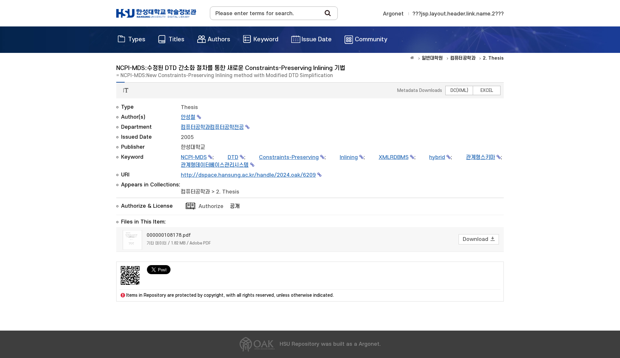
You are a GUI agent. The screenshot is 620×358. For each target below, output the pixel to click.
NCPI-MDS (194, 157)
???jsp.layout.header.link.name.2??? (458, 14)
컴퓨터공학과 (195, 192)
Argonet (393, 14)
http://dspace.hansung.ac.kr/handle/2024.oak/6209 (248, 175)
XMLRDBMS (393, 157)
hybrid (437, 157)
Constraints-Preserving (289, 157)
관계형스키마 (480, 157)
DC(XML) (459, 90)
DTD (233, 157)
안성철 (188, 117)
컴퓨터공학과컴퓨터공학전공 (212, 127)
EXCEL (486, 90)
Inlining (349, 157)
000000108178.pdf (169, 235)
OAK (156, 13)
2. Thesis (227, 192)
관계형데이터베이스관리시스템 (215, 165)
